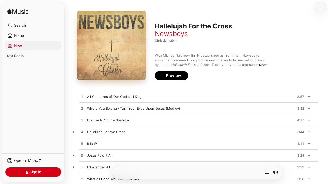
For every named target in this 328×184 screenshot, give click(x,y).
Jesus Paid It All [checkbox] (99, 155)
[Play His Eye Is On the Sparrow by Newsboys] (82, 120)
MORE (263, 65)
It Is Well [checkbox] (93, 144)
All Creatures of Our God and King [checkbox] (114, 97)
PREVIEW (298, 96)
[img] (18, 12)
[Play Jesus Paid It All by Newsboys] (82, 155)
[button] (33, 25)
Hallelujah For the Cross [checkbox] (106, 132)
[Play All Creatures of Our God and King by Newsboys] (82, 97)
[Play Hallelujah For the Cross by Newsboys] (82, 132)
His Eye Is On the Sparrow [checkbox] (108, 120)
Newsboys (171, 34)
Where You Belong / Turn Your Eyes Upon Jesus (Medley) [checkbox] (133, 108)
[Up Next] (267, 172)
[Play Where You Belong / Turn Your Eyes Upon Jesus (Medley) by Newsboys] (82, 108)
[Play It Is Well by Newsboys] (82, 144)
